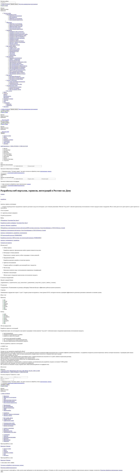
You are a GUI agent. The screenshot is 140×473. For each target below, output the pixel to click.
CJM (5, 398)
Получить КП (5, 119)
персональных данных (45, 171)
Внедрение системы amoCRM (16, 77)
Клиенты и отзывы (8, 98)
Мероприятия (7, 440)
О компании (7, 102)
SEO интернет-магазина (15, 63)
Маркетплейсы (7, 410)
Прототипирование (14, 50)
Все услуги (9, 90)
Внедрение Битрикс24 (14, 76)
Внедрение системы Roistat (16, 79)
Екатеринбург (7, 150)
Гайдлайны (12, 52)
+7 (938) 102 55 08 (23, 146)
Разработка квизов (14, 39)
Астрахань (6, 160)
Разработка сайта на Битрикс (16, 31)
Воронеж (6, 151)
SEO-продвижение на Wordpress (17, 67)
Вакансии (8, 104)
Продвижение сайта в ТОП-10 (16, 72)
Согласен (13, 172)
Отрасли (6, 93)
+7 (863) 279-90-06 (5, 4)
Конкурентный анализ (14, 27)
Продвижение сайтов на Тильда (17, 73)
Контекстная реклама (14, 60)
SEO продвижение (8, 406)
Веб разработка (13, 17)
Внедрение (9, 75)
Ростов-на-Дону (7, 153)
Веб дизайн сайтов (11, 46)
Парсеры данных (13, 43)
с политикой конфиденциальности (15, 172)
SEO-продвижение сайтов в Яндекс (18, 65)
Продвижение (9, 56)
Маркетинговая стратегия (15, 26)
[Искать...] (1, 2)
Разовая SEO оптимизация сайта (17, 69)
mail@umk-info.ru (5, 146)
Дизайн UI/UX (13, 47)
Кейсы (5, 92)
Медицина (6, 97)
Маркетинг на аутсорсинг (15, 18)
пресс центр (6, 142)
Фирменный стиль (14, 51)
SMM (5, 409)
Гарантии (6, 100)
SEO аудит (6, 429)
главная (2, 194)
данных (29, 184)
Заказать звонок (14, 4)
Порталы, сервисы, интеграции (17, 42)
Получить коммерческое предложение (28, 4)
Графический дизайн (14, 48)
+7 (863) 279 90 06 (13, 146)
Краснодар (6, 156)
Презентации (12, 55)
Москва (5, 148)
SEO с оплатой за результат (16, 71)
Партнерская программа (10, 437)
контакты (6, 143)
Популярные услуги (11, 14)
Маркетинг (9, 22)
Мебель (5, 94)
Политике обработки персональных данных (111, 470)
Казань (5, 157)
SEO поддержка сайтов (15, 89)
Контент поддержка (14, 88)
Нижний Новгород (8, 159)
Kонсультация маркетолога (16, 19)
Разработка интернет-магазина (17, 38)
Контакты (6, 106)
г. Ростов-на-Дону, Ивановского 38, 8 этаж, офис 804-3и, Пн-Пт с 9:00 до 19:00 (20, 370)
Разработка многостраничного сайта (18, 34)
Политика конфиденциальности (9, 467)
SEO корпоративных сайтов (16, 64)
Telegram (8, 446)
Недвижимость (7, 96)
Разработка (9, 30)
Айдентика (12, 54)
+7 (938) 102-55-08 (23, 372)
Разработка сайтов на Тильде (16, 40)
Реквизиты (9, 105)
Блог (5, 101)
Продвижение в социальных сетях (17, 62)
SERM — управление (14, 59)
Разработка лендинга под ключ (17, 33)
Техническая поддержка (15, 87)
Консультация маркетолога (10, 402)
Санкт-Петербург (8, 155)
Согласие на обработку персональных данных (12, 465)
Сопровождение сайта (12, 85)
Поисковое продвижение (15, 15)
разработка (3, 199)
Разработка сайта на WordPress (16, 37)
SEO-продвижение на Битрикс (17, 68)
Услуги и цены (7, 13)
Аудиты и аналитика (11, 80)
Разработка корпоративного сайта (17, 35)
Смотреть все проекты (6, 242)
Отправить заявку (5, 384)
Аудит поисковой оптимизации (17, 81)
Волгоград (6, 152)
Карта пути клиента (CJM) (16, 25)
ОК (1, 471)
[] (2, 133)
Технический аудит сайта (15, 84)
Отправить (3, 174)
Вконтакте (3, 446)
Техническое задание (14, 44)
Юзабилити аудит (13, 83)
